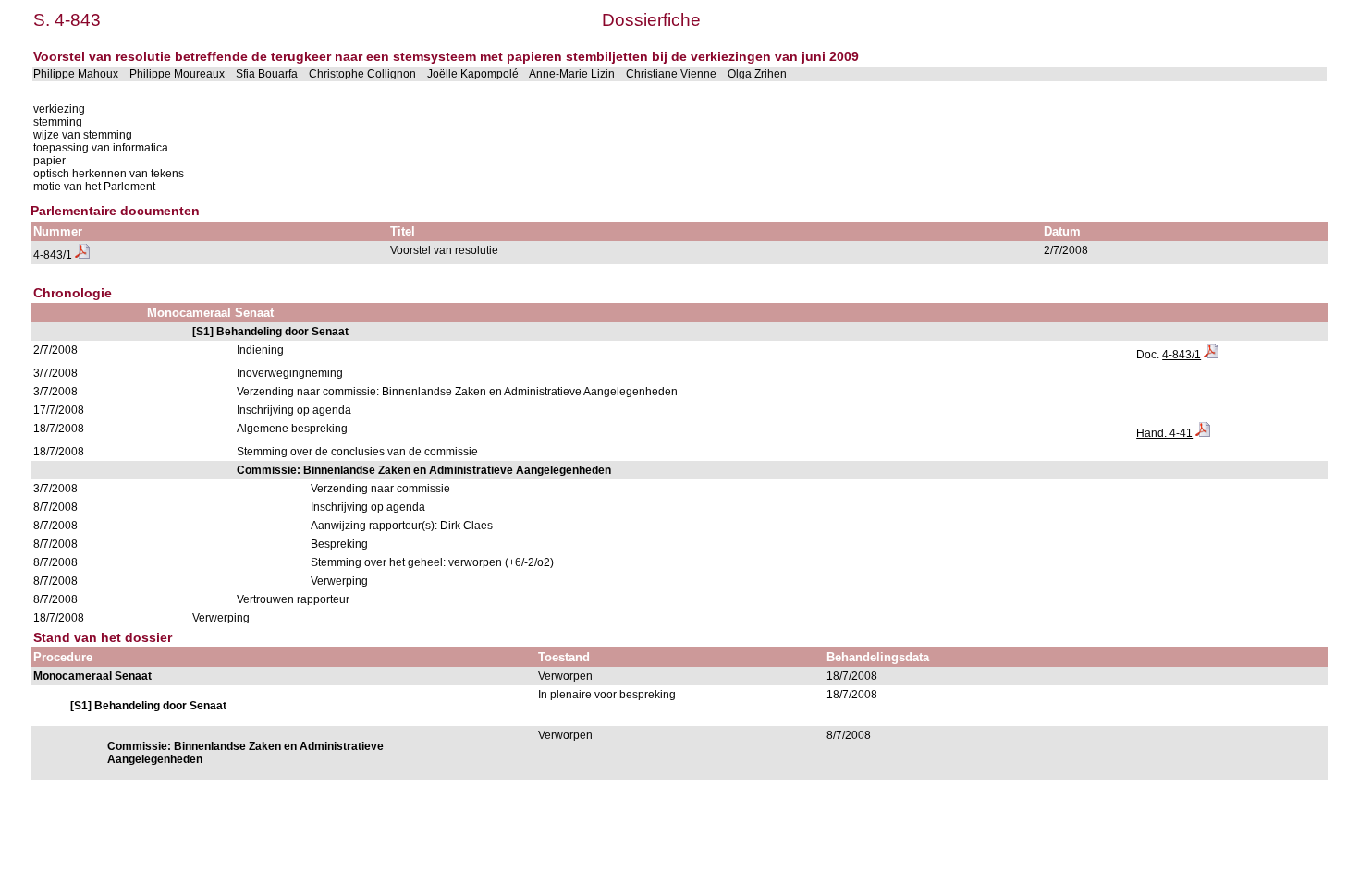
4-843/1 (52, 254)
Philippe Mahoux (77, 73)
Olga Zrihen (759, 73)
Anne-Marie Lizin (573, 73)
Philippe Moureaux (178, 73)
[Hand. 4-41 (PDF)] (1202, 433)
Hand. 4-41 (1164, 433)
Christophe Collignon (364, 73)
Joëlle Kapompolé (474, 73)
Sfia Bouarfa (268, 73)
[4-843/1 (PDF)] (82, 254)
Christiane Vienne (672, 73)
